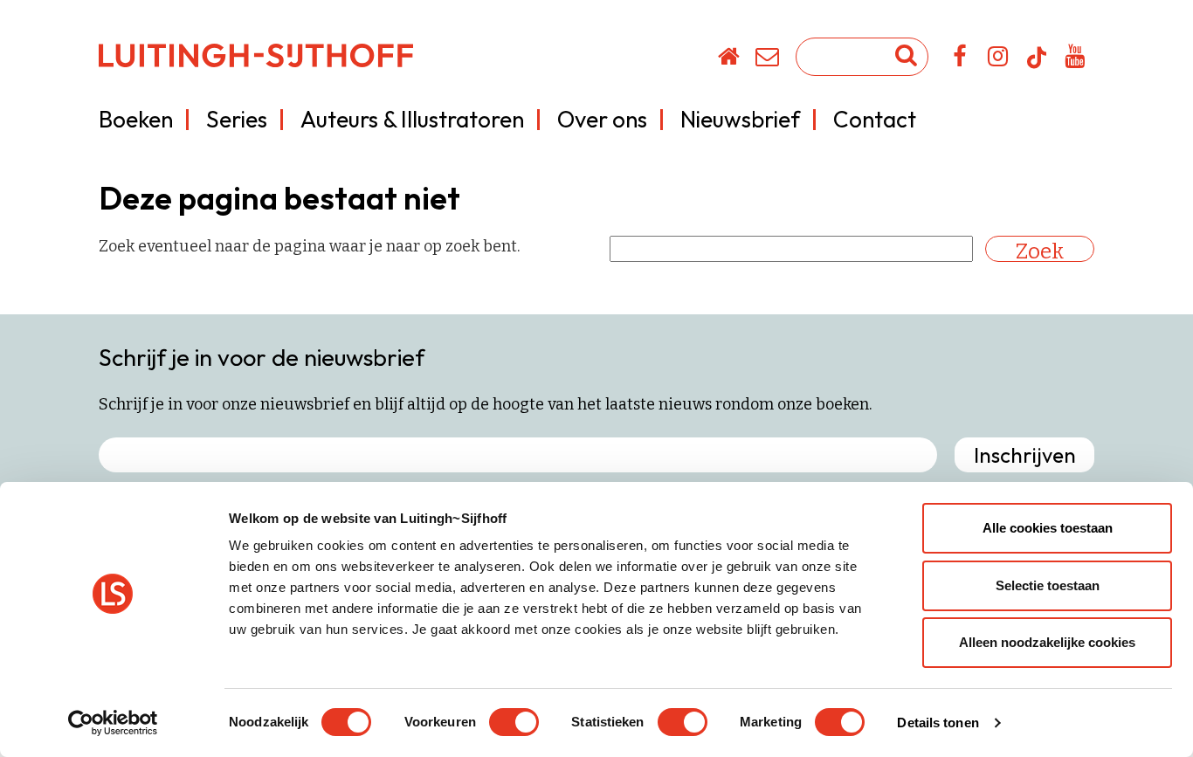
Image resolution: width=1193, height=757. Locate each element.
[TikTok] (1036, 65)
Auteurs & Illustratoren (412, 119)
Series (236, 119)
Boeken (136, 119)
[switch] (514, 722)
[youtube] (1075, 59)
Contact (874, 119)
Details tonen (937, 722)
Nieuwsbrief (740, 119)
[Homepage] (729, 59)
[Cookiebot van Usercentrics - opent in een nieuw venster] (113, 723)
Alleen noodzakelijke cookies (1047, 642)
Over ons (602, 119)
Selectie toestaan (1048, 585)
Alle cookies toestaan (1048, 527)
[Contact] (768, 59)
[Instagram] (998, 59)
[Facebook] (960, 59)
